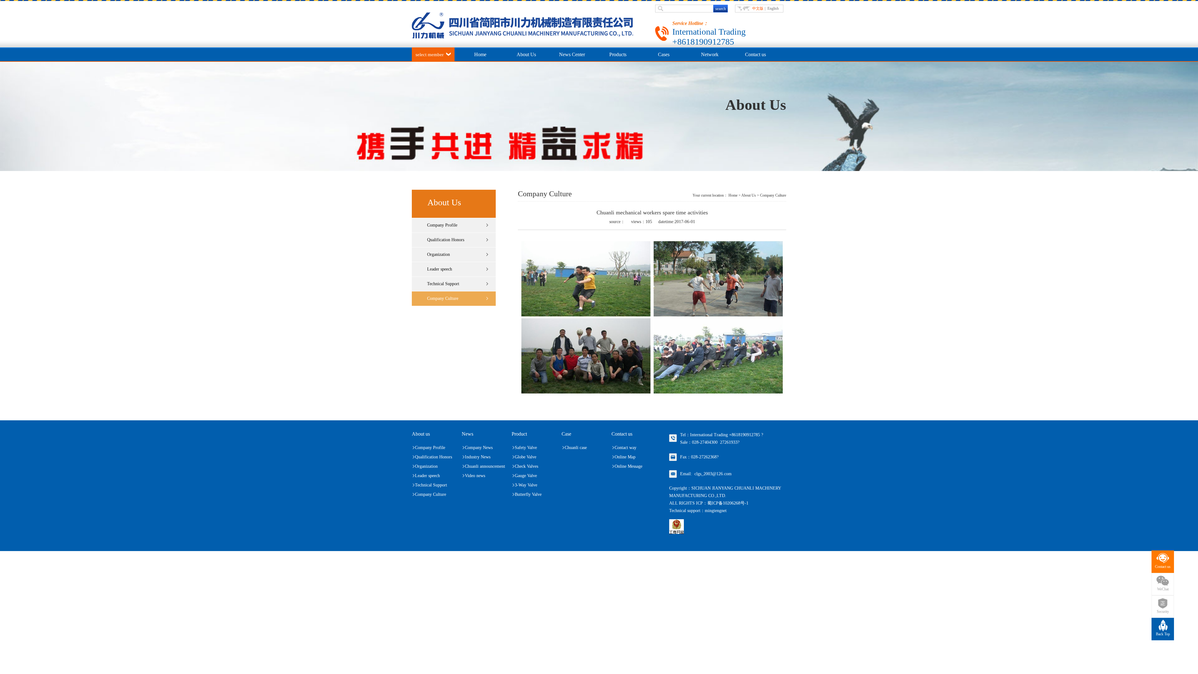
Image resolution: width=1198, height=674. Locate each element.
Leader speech (439, 269)
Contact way (625, 447)
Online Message (628, 466)
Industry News (477, 457)
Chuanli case (576, 447)
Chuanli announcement (485, 466)
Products (617, 54)
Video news (475, 475)
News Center (572, 54)
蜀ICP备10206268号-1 (727, 503)
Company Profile (442, 225)
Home (480, 54)
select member (430, 54)
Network (709, 54)
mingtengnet (716, 510)
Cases (664, 54)
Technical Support (443, 283)
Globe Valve (525, 457)
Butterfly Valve (528, 494)
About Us (526, 54)
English (773, 8)
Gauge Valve (526, 475)
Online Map (625, 457)
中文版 (757, 8)
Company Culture (442, 298)
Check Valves (526, 466)
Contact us (755, 54)
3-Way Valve (526, 485)
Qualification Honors (445, 239)
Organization (438, 254)
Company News (479, 447)
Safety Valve (526, 447)
